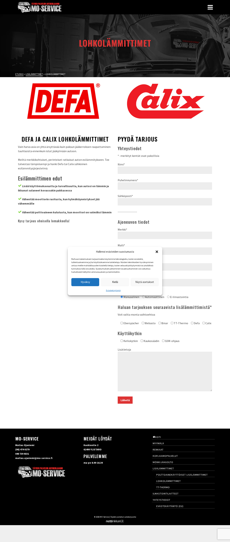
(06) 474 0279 (22, 449)
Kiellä (115, 282)
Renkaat (158, 449)
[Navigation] (210, 7)
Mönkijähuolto (163, 462)
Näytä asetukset (144, 282)
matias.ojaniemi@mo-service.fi (33, 458)
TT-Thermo (163, 487)
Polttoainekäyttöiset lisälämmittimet (182, 474)
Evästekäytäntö (113, 290)
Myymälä (158, 443)
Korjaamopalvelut (165, 455)
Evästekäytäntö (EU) (169, 506)
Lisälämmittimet (163, 468)
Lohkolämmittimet (168, 481)
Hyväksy (85, 282)
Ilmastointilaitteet (166, 493)
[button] (157, 252)
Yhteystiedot (161, 499)
